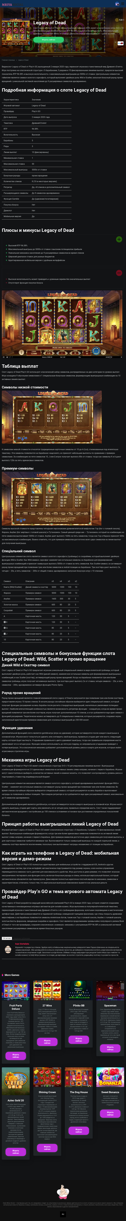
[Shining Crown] (47, 1086)
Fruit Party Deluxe (15, 1007)
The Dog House (79, 1092)
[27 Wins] (47, 999)
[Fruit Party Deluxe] (16, 999)
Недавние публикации (22, 938)
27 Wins (47, 1005)
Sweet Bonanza (110, 1092)
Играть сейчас (48, 40)
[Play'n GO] (121, 43)
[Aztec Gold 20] (16, 1094)
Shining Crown (47, 1092)
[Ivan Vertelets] (8, 953)
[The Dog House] (79, 1086)
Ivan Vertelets (22, 944)
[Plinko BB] (79, 999)
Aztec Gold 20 (16, 1100)
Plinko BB (78, 1005)
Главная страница (8, 60)
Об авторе (7, 938)
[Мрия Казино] (13, 3)
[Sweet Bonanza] (110, 1086)
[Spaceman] (110, 999)
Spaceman (110, 1005)
